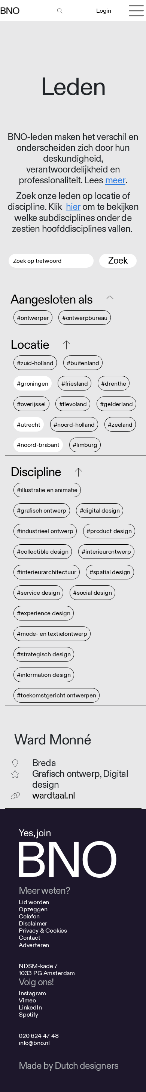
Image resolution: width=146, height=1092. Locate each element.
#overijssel (31, 404)
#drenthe (113, 384)
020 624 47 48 (39, 1036)
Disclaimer (33, 923)
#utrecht (28, 425)
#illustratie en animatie (47, 490)
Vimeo (27, 1000)
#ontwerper (33, 318)
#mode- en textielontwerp (52, 634)
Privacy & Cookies (43, 930)
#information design (44, 675)
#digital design (100, 511)
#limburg (85, 445)
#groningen (32, 384)
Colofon (29, 916)
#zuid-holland (35, 363)
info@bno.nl (34, 1043)
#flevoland (73, 404)
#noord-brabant (38, 445)
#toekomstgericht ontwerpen (56, 696)
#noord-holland (74, 425)
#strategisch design (44, 655)
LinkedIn (30, 1007)
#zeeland (120, 425)
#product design (109, 531)
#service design (38, 593)
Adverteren (34, 945)
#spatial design (110, 572)
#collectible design (43, 552)
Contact (29, 938)
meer (115, 180)
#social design (92, 593)
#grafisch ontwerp (41, 511)
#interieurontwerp (106, 552)
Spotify (28, 1014)
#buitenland (83, 363)
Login (103, 11)
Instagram (32, 993)
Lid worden (34, 902)
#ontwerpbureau (84, 318)
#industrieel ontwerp (45, 531)
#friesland (74, 384)
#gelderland (116, 404)
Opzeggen (33, 909)
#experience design (43, 613)
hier (73, 207)
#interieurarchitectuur (46, 572)
